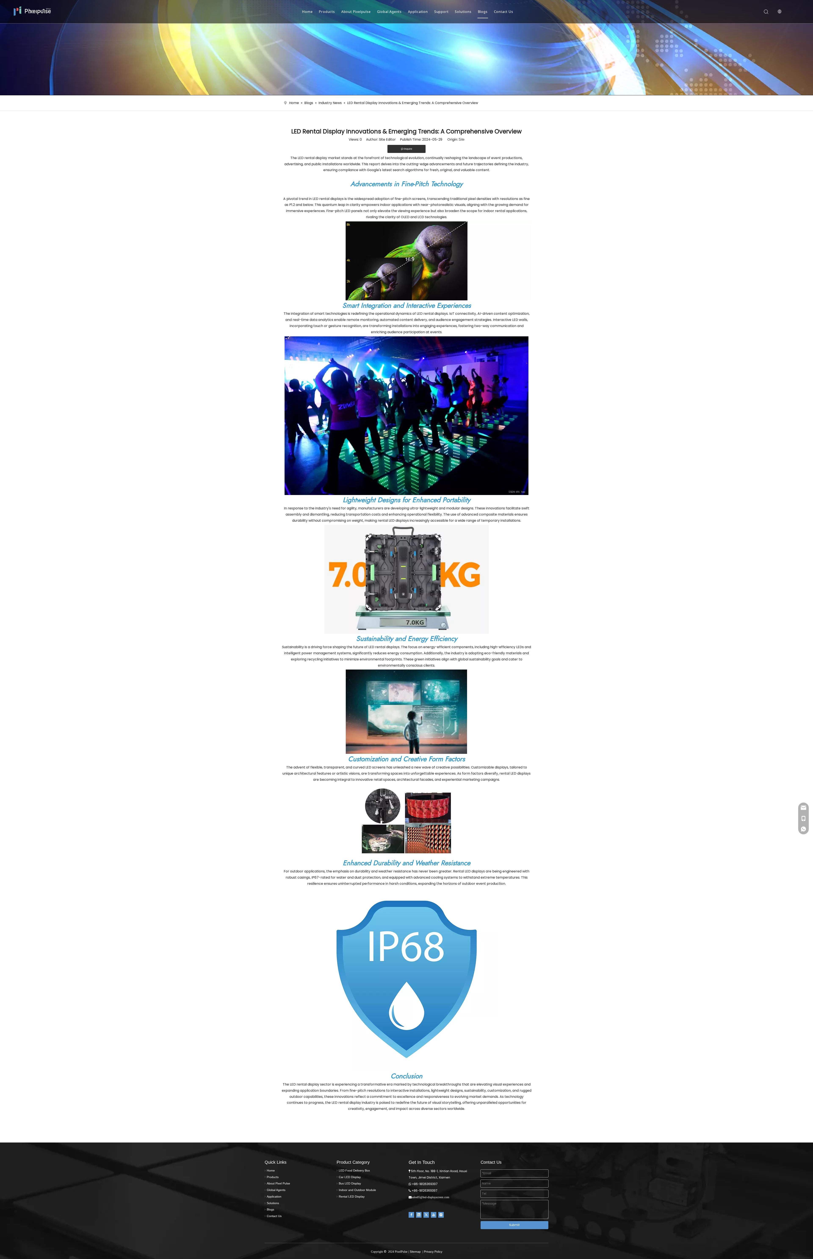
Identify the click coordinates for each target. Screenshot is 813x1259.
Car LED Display (350, 1177)
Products (327, 11)
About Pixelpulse (356, 11)
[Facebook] (411, 1215)
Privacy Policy (433, 1251)
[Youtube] (433, 1215)
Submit (514, 1225)
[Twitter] (426, 1215)
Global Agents (389, 11)
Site (462, 139)
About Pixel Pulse (278, 1183)
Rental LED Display (352, 1196)
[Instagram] (441, 1215)
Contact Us (503, 11)
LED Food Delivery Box (354, 1170)
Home (307, 11)
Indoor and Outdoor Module (357, 1190)
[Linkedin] (419, 1215)
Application (418, 11)
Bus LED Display (350, 1183)
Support (441, 11)
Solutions (463, 11)
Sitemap (415, 1251)
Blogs (483, 11)
